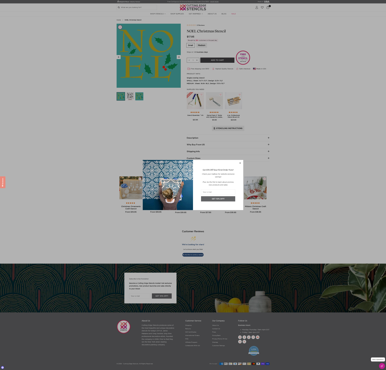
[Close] (240, 163)
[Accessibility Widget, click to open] (2, 367)
